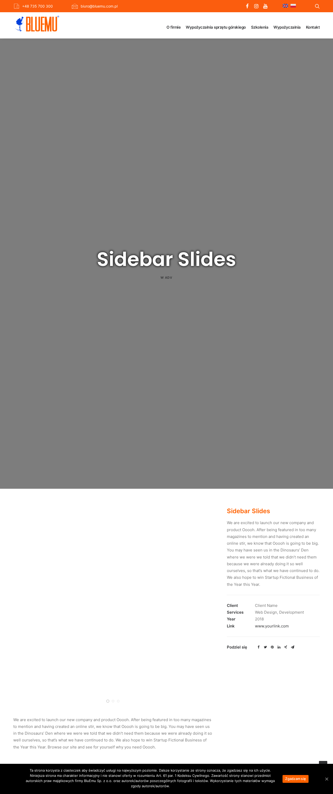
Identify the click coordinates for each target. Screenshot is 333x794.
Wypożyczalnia (287, 27)
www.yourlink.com (272, 626)
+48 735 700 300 (37, 6)
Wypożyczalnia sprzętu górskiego (216, 27)
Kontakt (313, 27)
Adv (168, 278)
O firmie (173, 27)
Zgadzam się (295, 779)
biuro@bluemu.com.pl (99, 6)
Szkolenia (259, 27)
